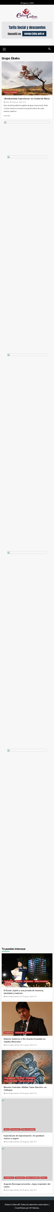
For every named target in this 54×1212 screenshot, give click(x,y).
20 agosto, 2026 (27, 1093)
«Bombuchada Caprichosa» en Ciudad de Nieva (27, 98)
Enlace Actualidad (10, 92)
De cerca (18, 981)
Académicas (8, 981)
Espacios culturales (26, 1081)
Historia (7, 984)
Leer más (7, 116)
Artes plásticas (9, 1078)
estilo (7, 102)
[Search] (49, 49)
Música (29, 1033)
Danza (6, 1129)
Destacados (28, 981)
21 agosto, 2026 (27, 1045)
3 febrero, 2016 (17, 102)
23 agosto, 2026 (27, 996)
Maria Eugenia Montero (12, 996)
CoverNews (20, 1208)
